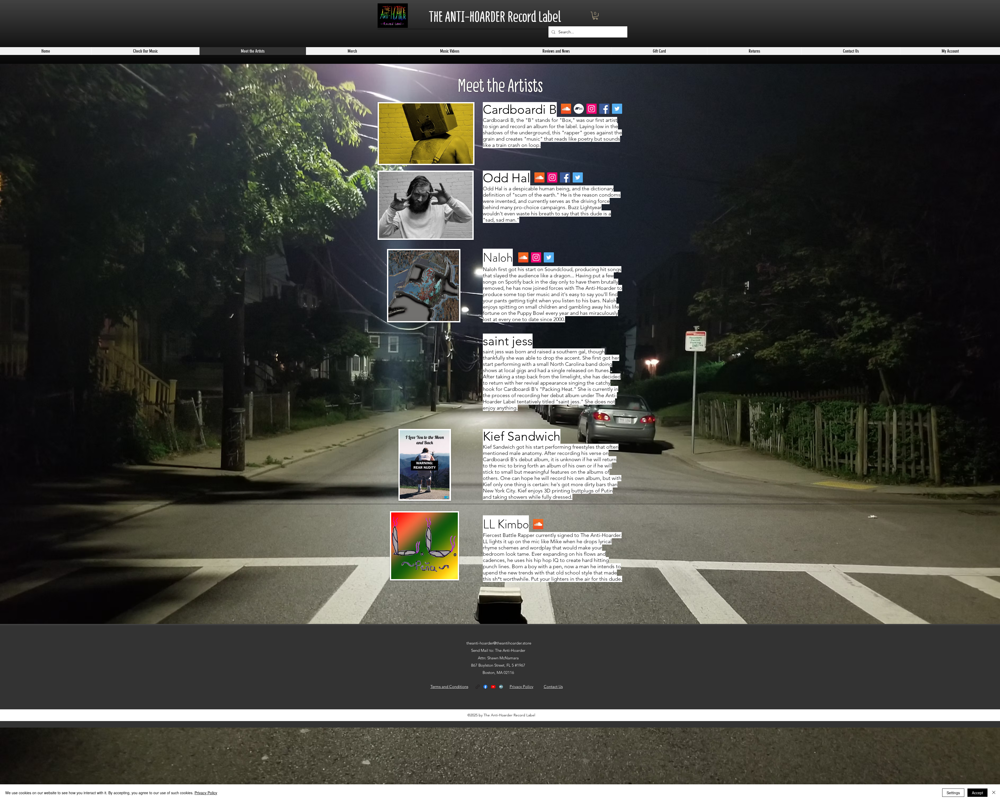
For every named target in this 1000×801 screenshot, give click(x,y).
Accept (977, 792)
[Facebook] (604, 109)
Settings (953, 792)
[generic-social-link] (477, 686)
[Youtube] (493, 686)
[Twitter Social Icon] (549, 257)
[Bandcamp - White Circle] (579, 109)
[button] (595, 16)
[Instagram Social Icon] (536, 257)
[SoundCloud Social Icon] (566, 109)
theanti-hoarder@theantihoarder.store (498, 643)
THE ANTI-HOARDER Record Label (495, 17)
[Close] (994, 793)
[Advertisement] (156, 764)
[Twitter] (617, 109)
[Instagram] (591, 109)
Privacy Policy (206, 792)
